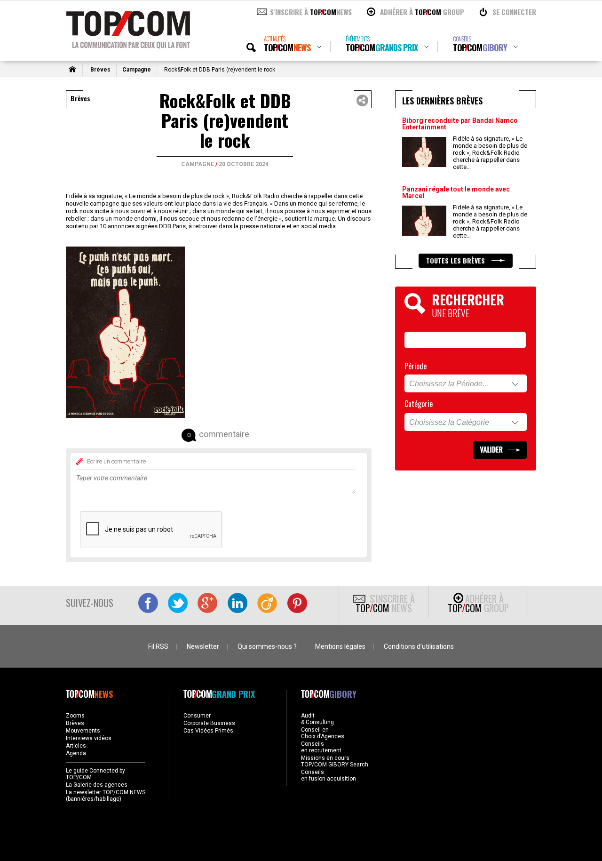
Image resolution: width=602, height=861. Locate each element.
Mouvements (83, 730)
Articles (76, 745)
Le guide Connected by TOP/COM (95, 774)
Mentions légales (340, 646)
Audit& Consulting (317, 718)
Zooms (75, 715)
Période (415, 366)
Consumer (197, 715)
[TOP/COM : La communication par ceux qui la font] (128, 45)
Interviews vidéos (88, 738)
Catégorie (418, 403)
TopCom (287, 44)
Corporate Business (209, 723)
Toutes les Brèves (456, 260)
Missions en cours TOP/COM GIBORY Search (334, 761)
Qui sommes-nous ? (267, 646)
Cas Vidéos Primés (208, 730)
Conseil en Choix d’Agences (322, 733)
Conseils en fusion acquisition (328, 775)
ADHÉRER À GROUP (422, 12)
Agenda (76, 753)
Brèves (100, 69)
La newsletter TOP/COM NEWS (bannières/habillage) (105, 795)
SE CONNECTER (514, 12)
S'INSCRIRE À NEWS (311, 12)
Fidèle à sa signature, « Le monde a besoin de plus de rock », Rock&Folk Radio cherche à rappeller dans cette (490, 152)
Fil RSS (158, 646)
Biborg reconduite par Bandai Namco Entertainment (460, 124)
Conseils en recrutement (321, 747)
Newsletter (203, 646)
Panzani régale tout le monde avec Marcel (456, 192)
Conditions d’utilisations (419, 646)
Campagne (136, 69)
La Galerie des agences (96, 784)
